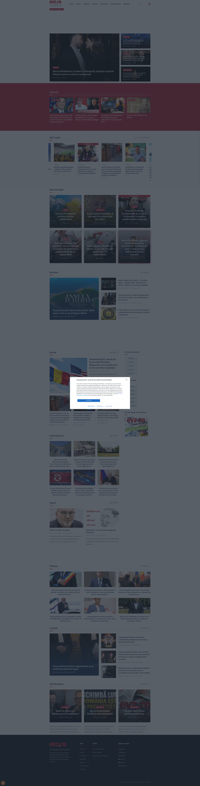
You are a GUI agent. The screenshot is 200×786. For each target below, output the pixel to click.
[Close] (127, 380)
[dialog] (100, 393)
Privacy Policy (108, 406)
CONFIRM (89, 400)
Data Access (100, 406)
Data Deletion (91, 406)
